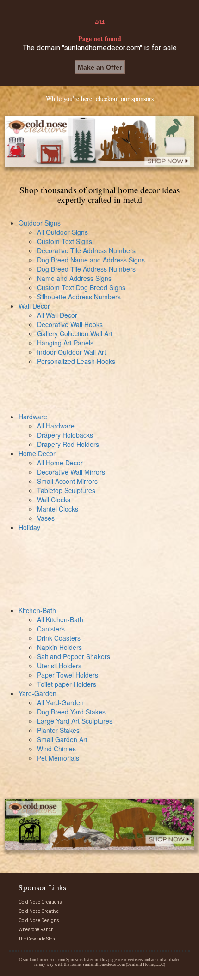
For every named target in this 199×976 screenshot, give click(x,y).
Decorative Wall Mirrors (71, 471)
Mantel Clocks (57, 508)
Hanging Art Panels (65, 342)
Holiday (29, 527)
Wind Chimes (56, 748)
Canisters (51, 628)
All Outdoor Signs (62, 232)
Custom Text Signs (64, 241)
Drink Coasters (59, 638)
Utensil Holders (59, 665)
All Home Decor (60, 462)
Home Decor (37, 453)
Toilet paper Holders (66, 684)
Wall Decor (34, 305)
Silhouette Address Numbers (79, 296)
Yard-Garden (37, 693)
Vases (46, 518)
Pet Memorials (58, 757)
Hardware (33, 416)
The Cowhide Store (37, 938)
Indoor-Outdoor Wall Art (71, 352)
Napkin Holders (59, 647)
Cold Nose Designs (39, 920)
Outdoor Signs (40, 222)
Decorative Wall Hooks (70, 324)
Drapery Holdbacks (65, 435)
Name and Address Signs (74, 278)
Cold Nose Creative (39, 911)
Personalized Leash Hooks (76, 361)
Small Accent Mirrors (67, 481)
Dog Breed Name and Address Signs (91, 259)
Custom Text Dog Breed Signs (81, 287)
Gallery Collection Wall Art (74, 333)
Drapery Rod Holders (68, 444)
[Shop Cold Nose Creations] (99, 141)
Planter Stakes (58, 730)
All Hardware (56, 425)
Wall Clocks (53, 499)
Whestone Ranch (36, 929)
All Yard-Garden (60, 702)
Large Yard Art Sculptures (74, 721)
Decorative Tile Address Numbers (86, 250)
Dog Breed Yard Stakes (71, 711)
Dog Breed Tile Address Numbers (86, 269)
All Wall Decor (57, 315)
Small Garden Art (62, 739)
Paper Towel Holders (67, 674)
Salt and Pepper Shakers (73, 656)
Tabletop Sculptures (66, 490)
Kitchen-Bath (37, 610)
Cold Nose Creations (40, 902)
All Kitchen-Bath (60, 619)
